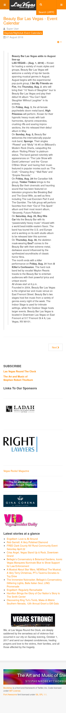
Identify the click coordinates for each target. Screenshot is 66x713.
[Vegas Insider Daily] (21, 520)
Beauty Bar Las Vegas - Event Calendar (30, 20)
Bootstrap (7, 687)
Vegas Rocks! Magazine (16, 471)
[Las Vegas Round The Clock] (23, 4)
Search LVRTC (46, 12)
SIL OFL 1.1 (41, 694)
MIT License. (15, 690)
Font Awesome (10, 694)
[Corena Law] (20, 500)
